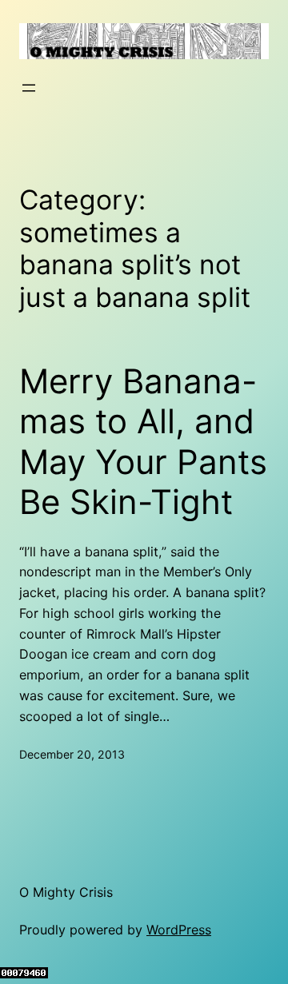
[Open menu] (28, 88)
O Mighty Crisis (66, 892)
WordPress (178, 930)
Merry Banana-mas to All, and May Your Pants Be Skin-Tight (143, 441)
